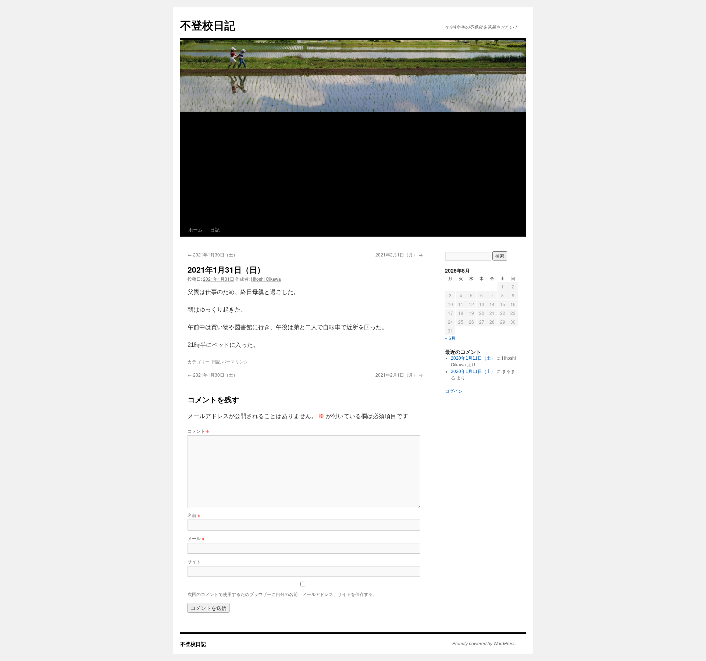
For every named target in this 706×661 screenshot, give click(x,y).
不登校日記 (207, 25)
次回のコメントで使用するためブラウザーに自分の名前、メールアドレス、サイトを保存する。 (282, 594)
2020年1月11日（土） (473, 358)
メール (196, 538)
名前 (194, 515)
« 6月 (450, 338)
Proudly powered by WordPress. (484, 643)
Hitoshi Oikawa (266, 279)
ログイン (454, 391)
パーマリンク (235, 361)
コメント (198, 431)
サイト (194, 561)
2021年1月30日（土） (213, 254)
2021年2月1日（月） (399, 254)
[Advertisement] (400, 167)
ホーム (195, 229)
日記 (215, 229)
